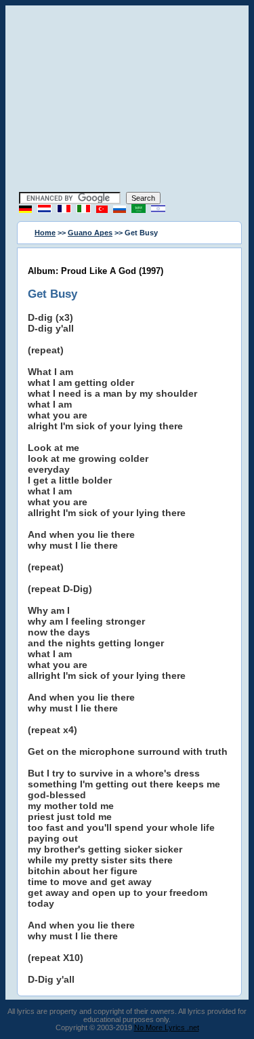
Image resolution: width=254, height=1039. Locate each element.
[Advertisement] (127, 100)
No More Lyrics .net (166, 1027)
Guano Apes (90, 233)
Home (45, 233)
